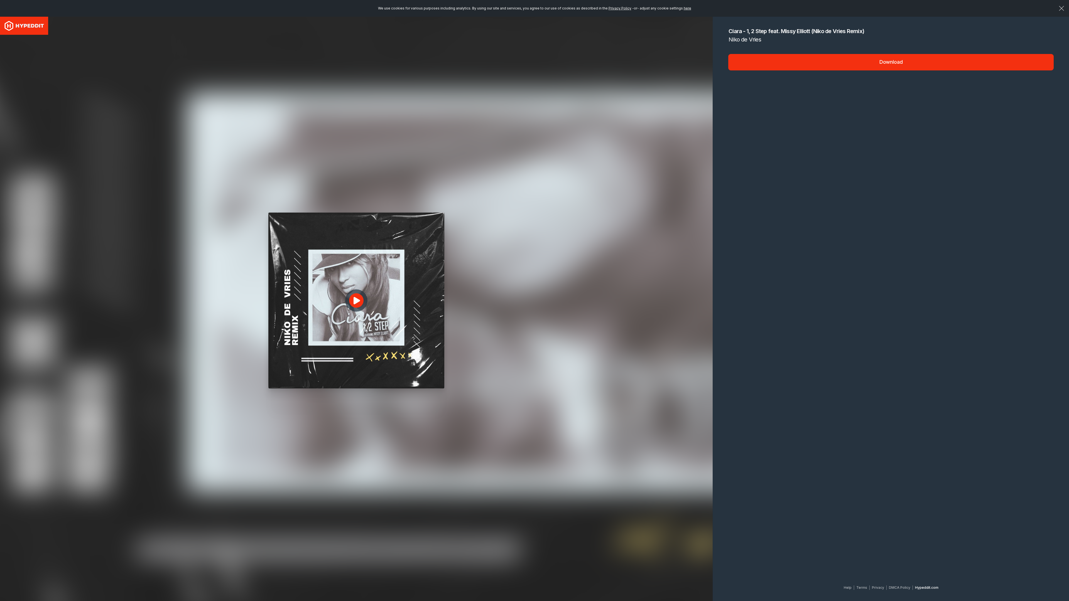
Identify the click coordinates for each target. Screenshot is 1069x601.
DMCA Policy (899, 587)
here (687, 8)
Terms (861, 587)
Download (891, 62)
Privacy (878, 587)
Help (848, 587)
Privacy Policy (620, 8)
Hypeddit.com (926, 587)
